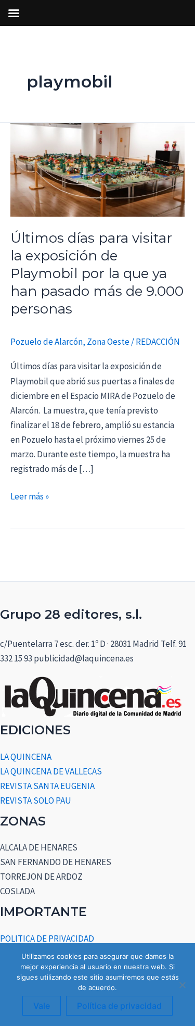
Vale (41, 1005)
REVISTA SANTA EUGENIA (47, 786)
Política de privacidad (119, 1005)
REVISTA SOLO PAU (35, 800)
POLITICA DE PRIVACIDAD (47, 938)
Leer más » (29, 495)
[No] (182, 985)
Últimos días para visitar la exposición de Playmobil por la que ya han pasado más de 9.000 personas (97, 273)
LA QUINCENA (25, 756)
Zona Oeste (108, 341)
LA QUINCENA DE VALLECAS (51, 771)
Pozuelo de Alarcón (46, 341)
